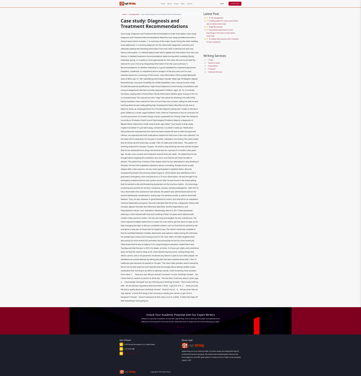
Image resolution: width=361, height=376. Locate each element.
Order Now (181, 327)
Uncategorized (134, 14)
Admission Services (215, 72)
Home (163, 4)
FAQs (183, 4)
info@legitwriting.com (131, 353)
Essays (176, 4)
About (169, 4)
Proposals (211, 69)
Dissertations (213, 66)
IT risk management (216, 18)
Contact (189, 4)
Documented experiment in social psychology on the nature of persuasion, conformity (220, 33)
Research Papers (214, 63)
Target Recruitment (216, 27)
